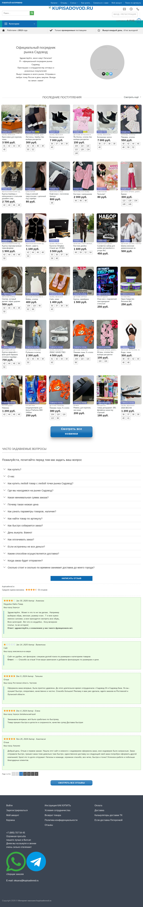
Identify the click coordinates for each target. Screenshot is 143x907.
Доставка (99, 810)
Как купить (85, 3)
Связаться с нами (100, 3)
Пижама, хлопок (128, 137)
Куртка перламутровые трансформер (12, 247)
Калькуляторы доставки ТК (108, 815)
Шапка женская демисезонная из (128, 247)
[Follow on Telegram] (111, 74)
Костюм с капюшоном (82, 194)
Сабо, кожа (54, 299)
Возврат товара (53, 815)
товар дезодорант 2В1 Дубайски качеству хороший (106, 410)
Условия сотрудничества (57, 810)
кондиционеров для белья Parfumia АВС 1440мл (34, 410)
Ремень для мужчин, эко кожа (82, 409)
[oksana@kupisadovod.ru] (125, 9)
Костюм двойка (79, 246)
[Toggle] (4, 469)
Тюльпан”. (101, 194)
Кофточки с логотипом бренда (59, 195)
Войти (9, 805)
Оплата (98, 805)
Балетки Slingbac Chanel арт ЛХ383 (57, 247)
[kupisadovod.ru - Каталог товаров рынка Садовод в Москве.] (71, 13)
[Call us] (107, 74)
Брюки (124, 194)
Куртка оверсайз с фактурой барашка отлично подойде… (10, 354)
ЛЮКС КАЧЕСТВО (57, 352)
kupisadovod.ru (8, 586)
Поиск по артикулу (133, 3)
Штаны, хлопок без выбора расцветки (105, 353)
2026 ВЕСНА (126, 408)
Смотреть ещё (131, 97)
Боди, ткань (126, 352)
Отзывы (64, 3)
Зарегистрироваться (17, 810)
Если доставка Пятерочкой (108, 820)
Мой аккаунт (117, 3)
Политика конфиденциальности (61, 820)
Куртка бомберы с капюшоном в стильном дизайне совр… (12, 196)
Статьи (73, 3)
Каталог (54, 3)
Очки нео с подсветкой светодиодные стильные (107, 301)
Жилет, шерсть (32, 246)
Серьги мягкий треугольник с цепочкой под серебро (36, 196)
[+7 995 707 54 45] (138, 9)
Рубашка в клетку (33, 352)
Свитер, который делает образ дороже (11, 300)
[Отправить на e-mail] (103, 74)
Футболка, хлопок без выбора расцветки (82, 138)
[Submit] (32, 13)
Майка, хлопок (32, 299)
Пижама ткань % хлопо (83, 352)
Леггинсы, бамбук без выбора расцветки (35, 138)
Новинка (5, 408)
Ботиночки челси (57, 137)
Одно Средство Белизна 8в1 (127, 300)
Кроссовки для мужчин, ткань (12, 138)
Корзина (10, 820)
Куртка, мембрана (81, 299)
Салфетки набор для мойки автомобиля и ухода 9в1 (106, 248)
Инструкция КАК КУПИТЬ (58, 805)
